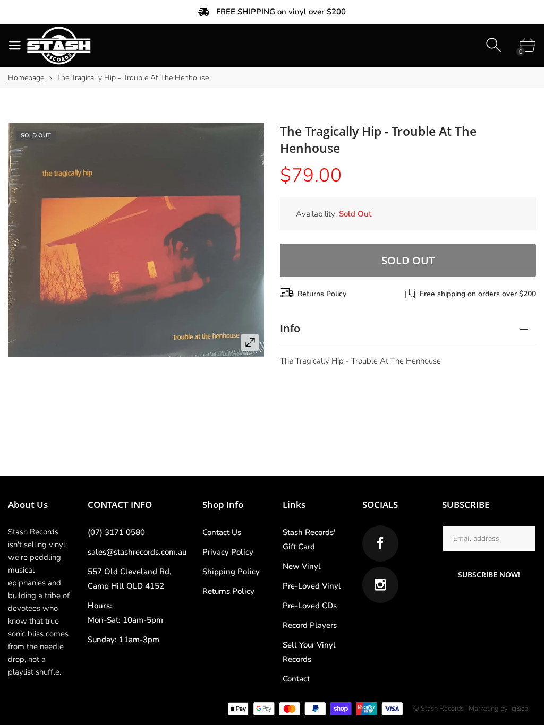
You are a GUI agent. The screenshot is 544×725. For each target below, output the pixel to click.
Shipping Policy (231, 571)
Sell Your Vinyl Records (309, 652)
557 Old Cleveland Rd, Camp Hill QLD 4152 (130, 578)
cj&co (520, 708)
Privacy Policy (227, 552)
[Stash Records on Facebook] (380, 543)
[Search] (495, 45)
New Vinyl (302, 566)
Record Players (310, 625)
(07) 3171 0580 (116, 532)
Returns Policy (322, 294)
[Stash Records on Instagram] (380, 585)
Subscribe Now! (489, 574)
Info (290, 328)
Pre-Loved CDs (310, 605)
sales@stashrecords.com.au (137, 552)
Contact (296, 679)
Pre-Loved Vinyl (312, 586)
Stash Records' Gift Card (309, 539)
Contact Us (221, 532)
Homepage (26, 78)
